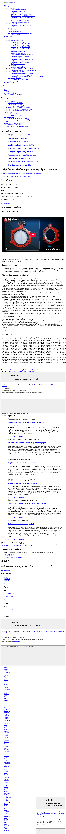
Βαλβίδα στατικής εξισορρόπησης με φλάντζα (20, 68)
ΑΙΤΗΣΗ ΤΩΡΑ (5, 570)
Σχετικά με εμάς (8, 36)
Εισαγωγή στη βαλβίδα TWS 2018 (20, 44)
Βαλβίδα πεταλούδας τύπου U (19, 53)
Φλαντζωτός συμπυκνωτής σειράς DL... (21, 152)
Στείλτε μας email (5, 203)
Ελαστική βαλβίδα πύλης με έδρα (20, 20)
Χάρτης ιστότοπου (57, 544)
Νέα (5, 37)
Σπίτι (5, 5)
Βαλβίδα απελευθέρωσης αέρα (16, 31)
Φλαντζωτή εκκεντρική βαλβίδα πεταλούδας (23, 16)
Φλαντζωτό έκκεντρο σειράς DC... (20, 165)
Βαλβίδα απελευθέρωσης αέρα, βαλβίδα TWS (23, 73)
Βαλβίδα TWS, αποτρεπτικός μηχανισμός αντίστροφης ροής (27, 76)
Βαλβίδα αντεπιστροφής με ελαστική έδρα (22, 26)
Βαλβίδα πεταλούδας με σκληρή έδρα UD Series (24, 483)
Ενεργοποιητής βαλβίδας (14, 78)
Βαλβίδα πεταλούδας (13, 8)
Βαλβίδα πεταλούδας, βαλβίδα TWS (21, 62)
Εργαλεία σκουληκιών (14, 34)
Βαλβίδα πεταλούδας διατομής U (20, 13)
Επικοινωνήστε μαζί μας (11, 81)
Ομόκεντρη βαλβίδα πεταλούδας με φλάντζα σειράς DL (22, 371)
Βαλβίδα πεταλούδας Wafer (18, 9)
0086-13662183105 (9, 593)
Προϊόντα (6, 6)
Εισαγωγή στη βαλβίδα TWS (15, 40)
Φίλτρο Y (10, 28)
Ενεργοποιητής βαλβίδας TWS (19, 79)
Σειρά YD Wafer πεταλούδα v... (19, 138)
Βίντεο (6, 39)
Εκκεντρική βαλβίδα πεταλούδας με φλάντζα (23, 57)
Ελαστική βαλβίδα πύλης (18, 67)
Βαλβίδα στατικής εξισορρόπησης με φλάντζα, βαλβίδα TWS (28, 70)
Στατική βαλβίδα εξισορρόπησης (16, 30)
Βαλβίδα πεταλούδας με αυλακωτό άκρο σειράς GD (26, 422)
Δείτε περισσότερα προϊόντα (16, 436)
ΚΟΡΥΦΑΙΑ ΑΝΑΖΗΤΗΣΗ (24, 545)
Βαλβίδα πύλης (12, 19)
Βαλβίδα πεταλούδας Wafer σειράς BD (21, 463)
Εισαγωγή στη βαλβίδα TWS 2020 (20, 47)
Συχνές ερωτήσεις (9, 82)
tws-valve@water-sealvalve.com (13, 610)
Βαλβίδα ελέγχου (12, 23)
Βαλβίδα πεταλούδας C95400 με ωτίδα (21, 61)
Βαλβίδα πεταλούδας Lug (18, 11)
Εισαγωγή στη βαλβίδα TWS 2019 (20, 45)
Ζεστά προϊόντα (47, 544)
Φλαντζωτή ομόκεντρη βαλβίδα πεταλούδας (23, 14)
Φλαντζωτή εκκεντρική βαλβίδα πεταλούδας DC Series (25, 370)
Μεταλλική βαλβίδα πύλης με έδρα (20, 22)
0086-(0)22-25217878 (10, 596)
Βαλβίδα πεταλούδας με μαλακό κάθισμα (22, 59)
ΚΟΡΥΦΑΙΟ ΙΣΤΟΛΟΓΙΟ (8, 545)
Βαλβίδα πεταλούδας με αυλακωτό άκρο (22, 17)
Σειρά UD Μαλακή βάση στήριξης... (20, 158)
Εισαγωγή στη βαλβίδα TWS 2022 (20, 48)
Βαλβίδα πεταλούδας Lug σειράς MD (21, 145)
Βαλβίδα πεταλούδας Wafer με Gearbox (22, 54)
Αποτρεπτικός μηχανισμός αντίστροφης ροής (20, 33)
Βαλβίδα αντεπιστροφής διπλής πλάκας (21, 25)
